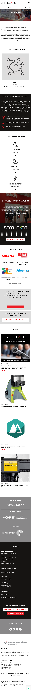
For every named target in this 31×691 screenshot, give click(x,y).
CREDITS (16, 685)
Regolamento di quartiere (23, 673)
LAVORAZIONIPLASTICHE (15, 168)
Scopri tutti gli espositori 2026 (15, 239)
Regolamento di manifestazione (8, 673)
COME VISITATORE (22, 609)
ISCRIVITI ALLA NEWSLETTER (15, 613)
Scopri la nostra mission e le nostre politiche (13, 320)
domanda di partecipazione (16, 307)
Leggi (2, 370)
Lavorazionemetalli (15, 151)
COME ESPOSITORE (9, 609)
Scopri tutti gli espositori (15, 283)
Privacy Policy (4, 685)
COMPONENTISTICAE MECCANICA (15, 185)
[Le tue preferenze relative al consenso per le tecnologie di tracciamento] (28, 688)
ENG (26, 7)
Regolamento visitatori (15, 675)
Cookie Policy (10, 685)
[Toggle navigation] (28, 3)
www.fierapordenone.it (6, 667)
